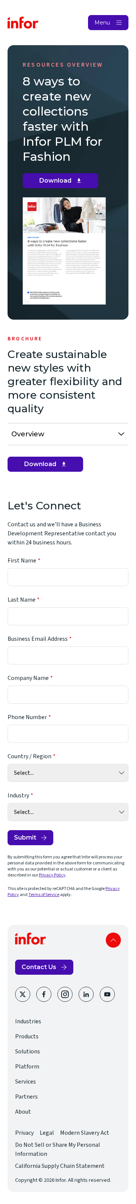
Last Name (22, 600)
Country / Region (29, 756)
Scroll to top (113, 940)
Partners (26, 1097)
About (23, 1112)
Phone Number (27, 717)
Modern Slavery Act (84, 1133)
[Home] (23, 23)
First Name (22, 560)
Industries (28, 1021)
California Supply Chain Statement (60, 1166)
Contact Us (39, 967)
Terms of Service (43, 895)
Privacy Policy (52, 875)
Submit (25, 837)
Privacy (24, 1133)
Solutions (27, 1051)
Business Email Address (38, 639)
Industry (18, 795)
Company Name (28, 678)
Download (63, 182)
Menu (102, 22)
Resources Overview (63, 65)
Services (25, 1082)
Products (27, 1036)
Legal (47, 1133)
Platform (27, 1066)
